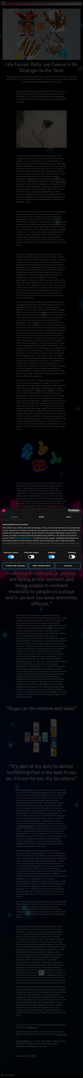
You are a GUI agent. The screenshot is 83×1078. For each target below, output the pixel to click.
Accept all (68, 566)
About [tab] (68, 517)
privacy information (22, 538)
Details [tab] (41, 517)
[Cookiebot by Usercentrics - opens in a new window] (71, 510)
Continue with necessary (15, 566)
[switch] (31, 557)
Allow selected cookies (41, 566)
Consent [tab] (14, 517)
